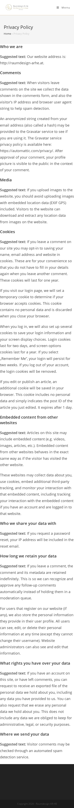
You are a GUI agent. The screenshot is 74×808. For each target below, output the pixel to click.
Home (7, 33)
